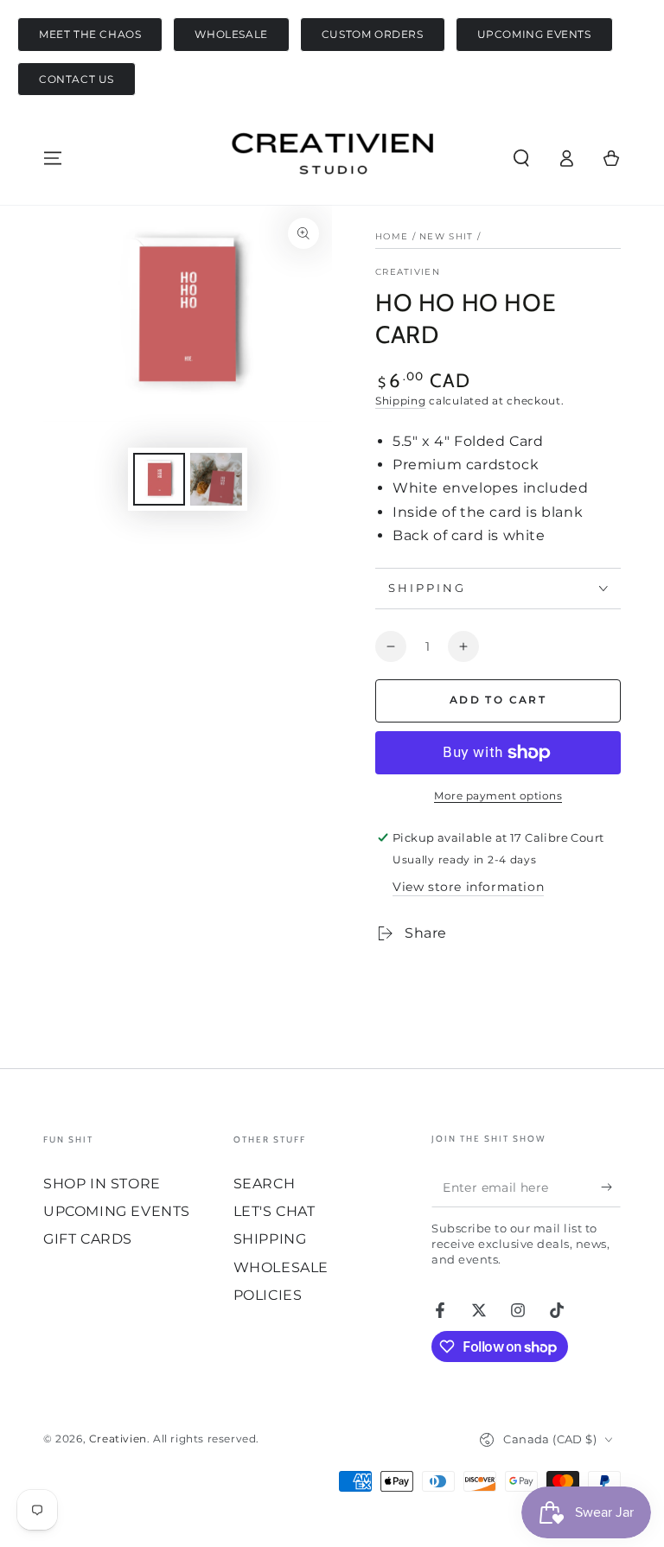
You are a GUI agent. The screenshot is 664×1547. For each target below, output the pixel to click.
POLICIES (268, 1295)
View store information (468, 886)
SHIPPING (270, 1239)
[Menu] (52, 158)
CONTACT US (76, 79)
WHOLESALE (231, 34)
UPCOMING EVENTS (534, 34)
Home (391, 236)
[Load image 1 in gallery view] (159, 479)
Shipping (400, 400)
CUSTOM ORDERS (373, 34)
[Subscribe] (611, 1187)
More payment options (498, 795)
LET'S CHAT (274, 1211)
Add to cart (498, 699)
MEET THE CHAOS (90, 34)
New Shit (446, 236)
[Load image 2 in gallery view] (216, 479)
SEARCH (264, 1183)
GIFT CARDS (87, 1239)
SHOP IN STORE (102, 1183)
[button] (521, 158)
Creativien (407, 271)
